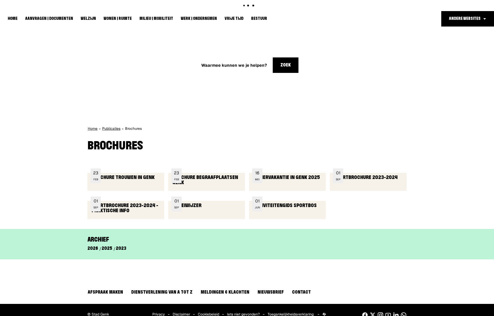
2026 (92, 248)
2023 (121, 248)
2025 (107, 248)
